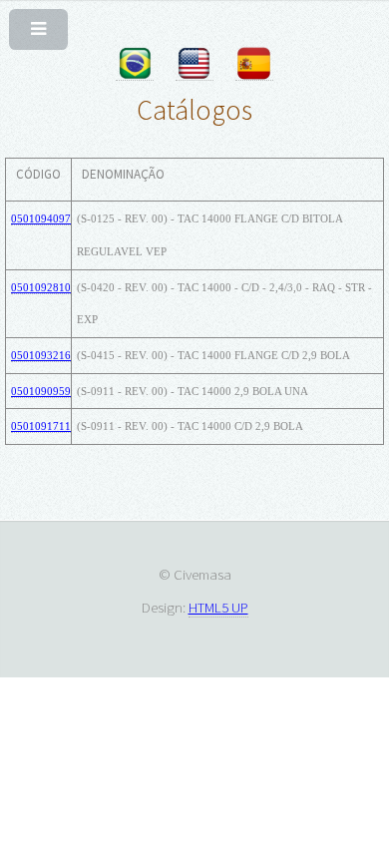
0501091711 (41, 426)
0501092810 (41, 287)
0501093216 (41, 355)
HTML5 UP (218, 607)
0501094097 (41, 218)
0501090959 (41, 391)
